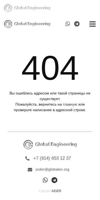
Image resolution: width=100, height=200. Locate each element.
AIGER (56, 191)
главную (70, 104)
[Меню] (91, 8)
